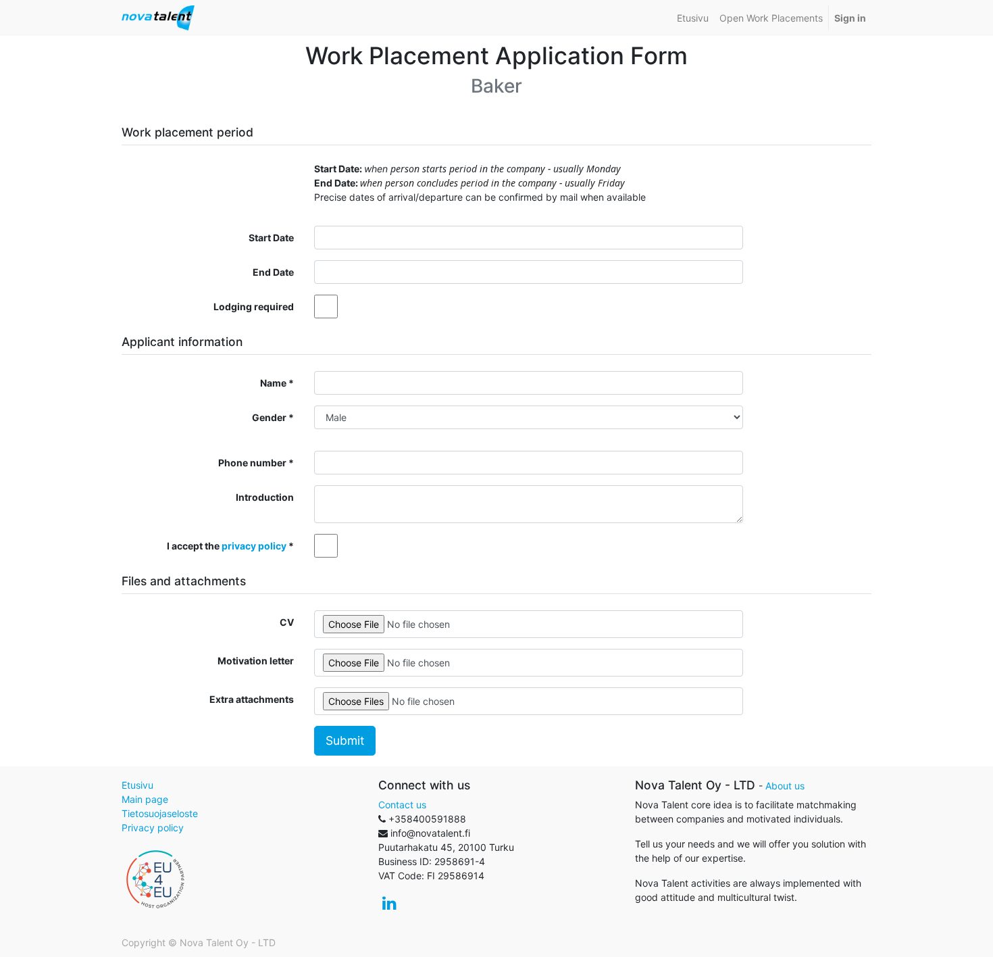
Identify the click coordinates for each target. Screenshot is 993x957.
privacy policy (254, 545)
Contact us (402, 804)
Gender (269, 417)
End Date (273, 272)
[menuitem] (692, 17)
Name (273, 383)
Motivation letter (256, 660)
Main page (145, 799)
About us (785, 785)
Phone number (252, 462)
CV (287, 622)
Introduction (265, 497)
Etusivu (137, 785)
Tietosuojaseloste (160, 813)
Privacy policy (153, 827)
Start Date (271, 237)
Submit (345, 740)
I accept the (226, 545)
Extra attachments (251, 699)
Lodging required (253, 306)
